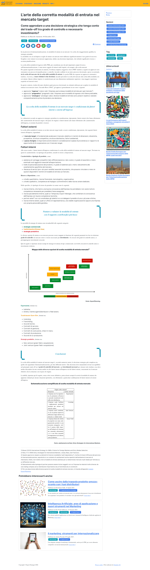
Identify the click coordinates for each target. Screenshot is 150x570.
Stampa (97, 44)
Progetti (45, 3)
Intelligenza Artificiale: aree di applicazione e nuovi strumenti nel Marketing (73, 505)
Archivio (109, 69)
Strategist (28, 3)
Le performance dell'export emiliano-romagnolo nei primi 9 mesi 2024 (118, 122)
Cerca (109, 13)
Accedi (145, 3)
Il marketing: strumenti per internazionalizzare (73, 533)
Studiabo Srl (117, 565)
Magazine (37, 3)
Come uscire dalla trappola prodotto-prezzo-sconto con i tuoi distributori (73, 483)
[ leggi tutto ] (87, 495)
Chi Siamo (19, 3)
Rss (108, 15)
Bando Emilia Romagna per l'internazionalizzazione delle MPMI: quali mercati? (117, 153)
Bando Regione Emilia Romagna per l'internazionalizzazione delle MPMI (118, 177)
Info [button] (52, 3)
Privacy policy (99, 565)
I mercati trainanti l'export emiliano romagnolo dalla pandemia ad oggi (115, 90)
